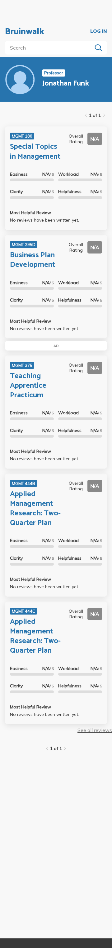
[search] (50, 48)
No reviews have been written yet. (44, 220)
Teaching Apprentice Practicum (28, 385)
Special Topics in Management (35, 151)
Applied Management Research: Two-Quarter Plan (35, 508)
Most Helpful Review (30, 212)
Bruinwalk (24, 31)
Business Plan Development (32, 260)
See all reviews (94, 730)
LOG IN (98, 32)
